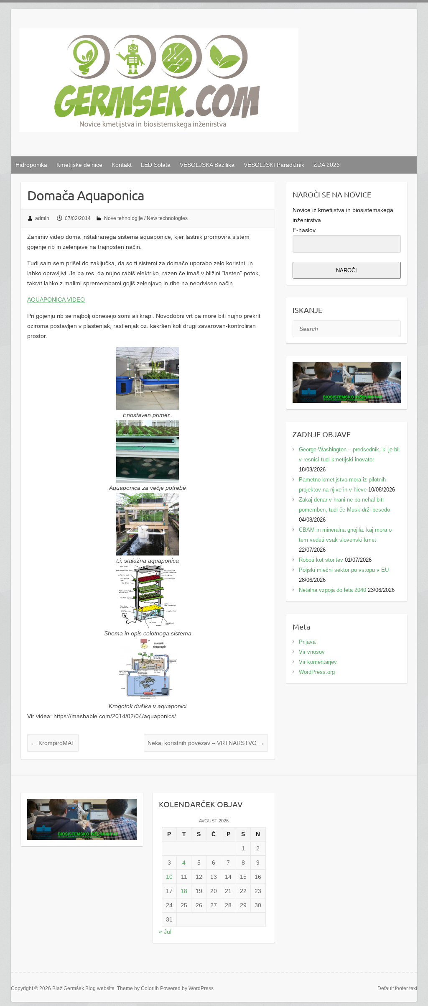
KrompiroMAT (53, 743)
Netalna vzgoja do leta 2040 (332, 590)
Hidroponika (31, 164)
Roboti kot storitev (321, 560)
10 (169, 876)
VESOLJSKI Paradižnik (274, 164)
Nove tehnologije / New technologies (146, 218)
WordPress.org (317, 672)
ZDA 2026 (326, 164)
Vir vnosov (312, 652)
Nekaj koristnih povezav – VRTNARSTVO (206, 743)
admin (42, 218)
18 (184, 891)
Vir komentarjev (318, 662)
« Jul (165, 931)
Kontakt (122, 164)
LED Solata (156, 164)
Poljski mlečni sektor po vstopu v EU (344, 570)
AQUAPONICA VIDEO (56, 299)
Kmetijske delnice (79, 164)
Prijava (307, 642)
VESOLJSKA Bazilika (207, 164)
